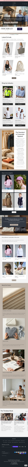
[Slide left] (12, 31)
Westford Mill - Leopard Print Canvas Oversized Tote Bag (20, 56)
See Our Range (7, 22)
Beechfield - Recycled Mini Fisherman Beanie (7, 276)
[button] (1, 4)
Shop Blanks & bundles (14, 224)
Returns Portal (13, 440)
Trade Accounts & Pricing (22, 442)
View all (14, 212)
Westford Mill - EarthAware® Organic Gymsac (19, 74)
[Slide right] (15, 31)
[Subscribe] (11, 446)
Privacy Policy (9, 442)
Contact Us (9, 440)
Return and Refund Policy (15, 442)
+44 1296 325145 (15, 463)
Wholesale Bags (5, 209)
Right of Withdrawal (17, 440)
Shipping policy (23, 440)
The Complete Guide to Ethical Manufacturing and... (19, 423)
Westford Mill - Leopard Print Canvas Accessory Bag (7, 74)
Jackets (16, 209)
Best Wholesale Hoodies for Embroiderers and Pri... (6, 423)
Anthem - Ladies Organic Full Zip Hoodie (20, 258)
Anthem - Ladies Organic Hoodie (7, 258)
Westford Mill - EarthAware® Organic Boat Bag (19, 276)
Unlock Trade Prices (14, 22)
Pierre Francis (5, 455)
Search (3, 440)
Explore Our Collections (20, 166)
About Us (6, 440)
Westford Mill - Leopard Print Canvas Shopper (7, 56)
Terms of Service (5, 442)
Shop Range (7, 104)
